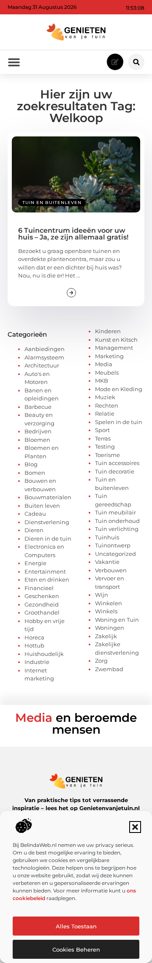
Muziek (105, 397)
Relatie (104, 413)
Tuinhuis (107, 537)
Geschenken (41, 596)
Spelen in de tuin (118, 422)
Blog (31, 464)
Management (114, 347)
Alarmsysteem (44, 357)
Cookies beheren (76, 949)
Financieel (39, 588)
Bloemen (37, 439)
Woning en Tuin (117, 619)
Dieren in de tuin (47, 538)
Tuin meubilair (115, 512)
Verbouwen (111, 570)
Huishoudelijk (44, 653)
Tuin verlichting (116, 528)
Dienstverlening (46, 522)
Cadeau (35, 513)
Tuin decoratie (114, 471)
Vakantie (107, 561)
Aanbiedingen (44, 348)
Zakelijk (106, 636)
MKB (101, 380)
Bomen (34, 472)
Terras (103, 438)
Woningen (109, 627)
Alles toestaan (76, 926)
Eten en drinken (46, 579)
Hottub (34, 645)
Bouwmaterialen (47, 497)
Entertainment (45, 571)
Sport (102, 430)
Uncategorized (115, 553)
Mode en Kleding (118, 389)
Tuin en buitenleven (51, 202)
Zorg (101, 660)
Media (103, 364)
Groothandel (42, 612)
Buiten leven (42, 505)
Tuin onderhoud (117, 520)
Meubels (107, 372)
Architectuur (41, 365)
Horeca (34, 637)
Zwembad (109, 669)
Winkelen (108, 603)
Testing (105, 446)
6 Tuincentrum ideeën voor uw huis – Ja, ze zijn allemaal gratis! (73, 233)
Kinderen (108, 331)
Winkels (106, 611)
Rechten (106, 405)
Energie (35, 563)
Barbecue (38, 406)
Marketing (109, 356)
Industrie (36, 661)
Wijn (101, 594)
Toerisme (107, 455)
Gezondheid (41, 604)
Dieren (33, 530)
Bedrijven (38, 431)
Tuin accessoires (117, 463)
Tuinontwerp (112, 545)
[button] (135, 827)
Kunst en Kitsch (116, 339)
